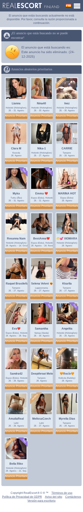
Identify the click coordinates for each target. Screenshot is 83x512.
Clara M (16, 148)
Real (30, 5)
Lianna (16, 103)
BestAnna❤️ (41, 238)
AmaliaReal (16, 418)
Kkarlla (67, 283)
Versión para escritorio (41, 500)
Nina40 (41, 103)
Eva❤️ (16, 328)
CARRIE (67, 148)
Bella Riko (16, 463)
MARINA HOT (67, 193)
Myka (16, 193)
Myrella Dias (67, 418)
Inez (67, 103)
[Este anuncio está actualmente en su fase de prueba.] (24, 170)
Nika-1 (41, 148)
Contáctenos (73, 496)
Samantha (41, 328)
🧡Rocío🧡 (67, 373)
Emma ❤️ (41, 193)
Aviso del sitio (53, 496)
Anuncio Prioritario (16, 115)
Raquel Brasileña (17, 283)
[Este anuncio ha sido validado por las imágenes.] (60, 81)
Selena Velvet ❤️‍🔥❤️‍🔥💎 (45, 283)
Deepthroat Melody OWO (47, 373)
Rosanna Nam (16, 238)
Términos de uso (61, 493)
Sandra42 (16, 373)
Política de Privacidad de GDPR (22, 496)
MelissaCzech (41, 418)
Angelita (67, 328)
